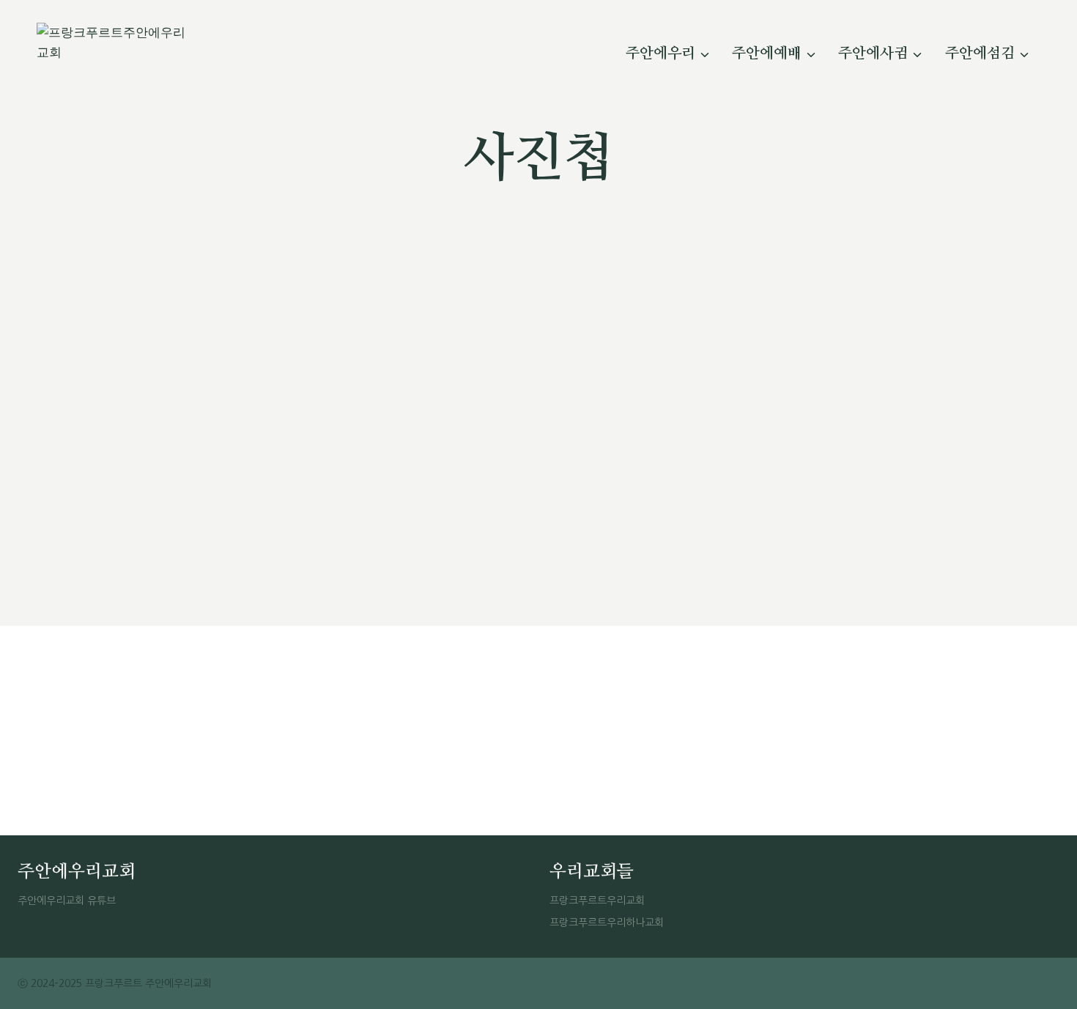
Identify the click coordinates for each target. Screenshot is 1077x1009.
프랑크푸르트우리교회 (597, 900)
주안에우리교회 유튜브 (67, 900)
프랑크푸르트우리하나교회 (606, 922)
